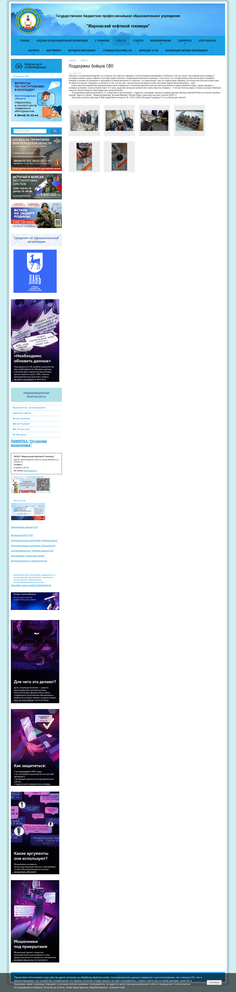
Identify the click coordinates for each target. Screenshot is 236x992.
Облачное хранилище (21, 418)
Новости (121, 40)
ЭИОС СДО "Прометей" (21, 424)
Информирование (160, 40)
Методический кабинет (82, 50)
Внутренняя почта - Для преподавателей (29, 407)
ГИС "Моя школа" (19, 435)
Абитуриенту (53, 50)
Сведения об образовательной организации (62, 40)
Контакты (33, 50)
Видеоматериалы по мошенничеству (29, 561)
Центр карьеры (207, 40)
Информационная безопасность (36, 394)
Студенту (138, 40)
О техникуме (102, 40)
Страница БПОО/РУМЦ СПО (117, 50)
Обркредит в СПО (148, 50)
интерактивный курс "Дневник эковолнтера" (32, 551)
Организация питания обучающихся (186, 50)
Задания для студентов (22, 413)
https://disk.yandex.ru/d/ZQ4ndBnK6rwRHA (31, 585)
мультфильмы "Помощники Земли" (28, 556)
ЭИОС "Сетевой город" (21, 429)
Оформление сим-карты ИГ (24, 527)
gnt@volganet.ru (30, 471)
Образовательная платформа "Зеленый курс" (33, 546)
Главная (24, 40)
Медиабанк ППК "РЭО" (22, 535)
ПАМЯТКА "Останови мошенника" (29, 443)
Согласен (214, 982)
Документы (185, 40)
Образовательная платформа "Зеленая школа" (34, 540)
